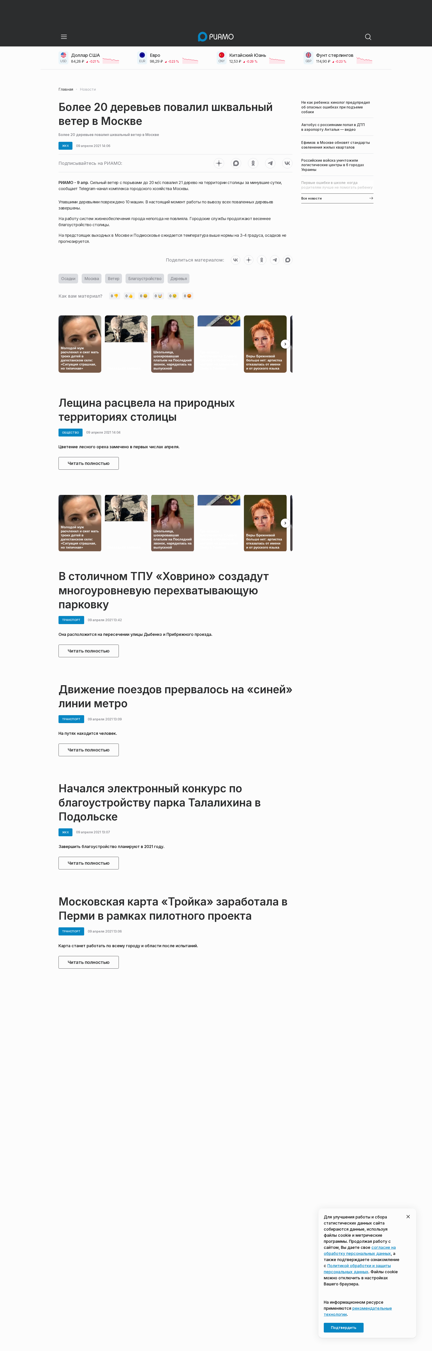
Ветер (113, 278)
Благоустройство (144, 278)
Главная (65, 89)
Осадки (68, 278)
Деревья (178, 278)
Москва (91, 278)
